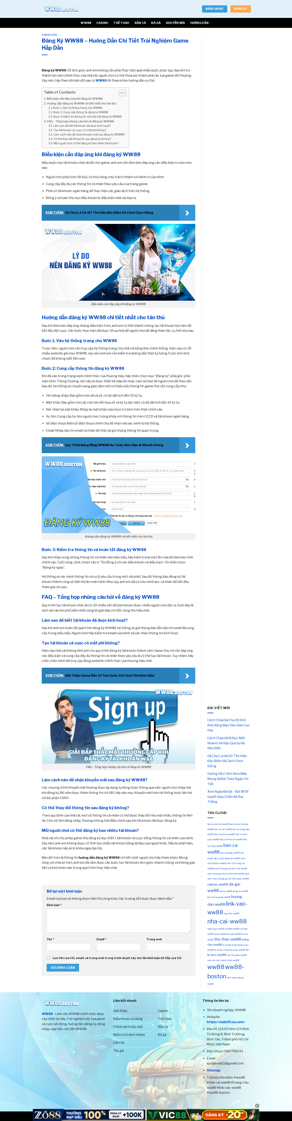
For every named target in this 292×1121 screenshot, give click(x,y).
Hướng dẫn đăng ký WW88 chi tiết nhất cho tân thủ (81, 103)
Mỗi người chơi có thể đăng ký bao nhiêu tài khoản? (86, 143)
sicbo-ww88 (220, 934)
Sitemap (213, 1070)
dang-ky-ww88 (240, 891)
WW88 (86, 23)
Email (101, 939)
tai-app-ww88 (234, 934)
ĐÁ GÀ (156, 23)
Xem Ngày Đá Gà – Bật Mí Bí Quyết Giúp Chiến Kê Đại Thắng (227, 797)
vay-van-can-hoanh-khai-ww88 (223, 960)
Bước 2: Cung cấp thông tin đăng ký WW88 (80, 112)
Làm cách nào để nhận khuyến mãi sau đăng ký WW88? (89, 134)
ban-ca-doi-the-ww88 (218, 824)
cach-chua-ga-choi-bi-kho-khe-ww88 (225, 873)
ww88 (215, 966)
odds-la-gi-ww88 (215, 929)
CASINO (102, 23)
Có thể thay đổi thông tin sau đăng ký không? (82, 138)
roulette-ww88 (232, 929)
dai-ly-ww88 (225, 891)
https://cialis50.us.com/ (226, 1022)
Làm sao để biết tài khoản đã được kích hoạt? (82, 125)
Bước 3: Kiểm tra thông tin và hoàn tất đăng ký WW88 (87, 116)
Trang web (154, 939)
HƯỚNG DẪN (199, 23)
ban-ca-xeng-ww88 (230, 853)
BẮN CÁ (140, 23)
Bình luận (54, 905)
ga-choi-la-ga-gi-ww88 (219, 897)
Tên (50, 939)
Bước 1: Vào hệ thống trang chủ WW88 (77, 107)
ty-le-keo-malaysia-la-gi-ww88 (229, 950)
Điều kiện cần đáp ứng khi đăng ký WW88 (74, 98)
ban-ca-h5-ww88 (223, 829)
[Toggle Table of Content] (120, 93)
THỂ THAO (121, 23)
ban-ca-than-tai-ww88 (231, 839)
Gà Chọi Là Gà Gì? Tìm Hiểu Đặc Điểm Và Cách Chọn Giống (227, 761)
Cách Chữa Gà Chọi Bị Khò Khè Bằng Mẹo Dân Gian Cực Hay (228, 725)
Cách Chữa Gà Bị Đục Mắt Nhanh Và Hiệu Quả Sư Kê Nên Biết (226, 743)
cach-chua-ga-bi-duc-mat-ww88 (230, 868)
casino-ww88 (217, 884)
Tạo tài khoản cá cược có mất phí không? (79, 130)
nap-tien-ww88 (231, 913)
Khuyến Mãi (175, 23)
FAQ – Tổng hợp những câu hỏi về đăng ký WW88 (80, 121)
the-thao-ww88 (227, 939)
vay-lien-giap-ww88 (237, 955)
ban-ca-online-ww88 (224, 834)
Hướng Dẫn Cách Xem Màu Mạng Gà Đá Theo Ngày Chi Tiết (227, 779)
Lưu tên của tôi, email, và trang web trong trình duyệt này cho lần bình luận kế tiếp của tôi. (117, 958)
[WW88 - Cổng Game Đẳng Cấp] (61, 9)
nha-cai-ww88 (227, 921)
